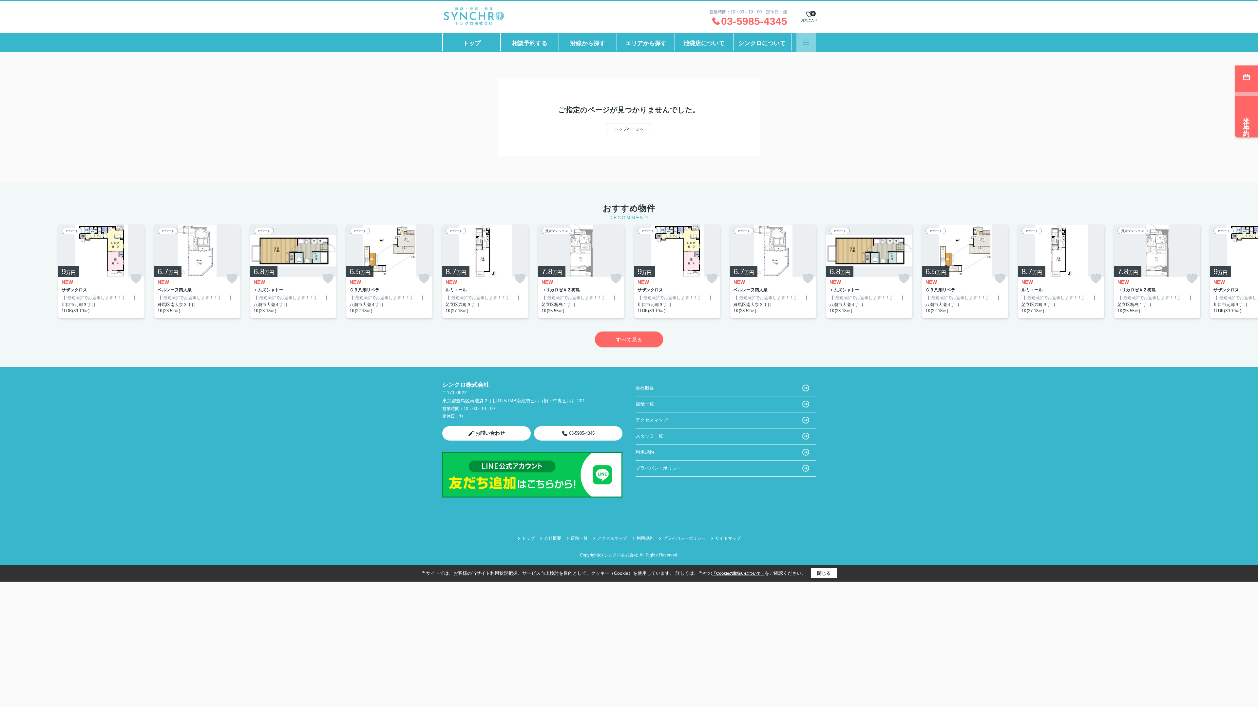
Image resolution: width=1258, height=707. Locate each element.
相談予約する (529, 43)
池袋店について (704, 43)
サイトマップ (728, 538)
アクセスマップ (652, 420)
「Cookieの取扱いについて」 (738, 573)
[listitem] (485, 271)
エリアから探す (646, 43)
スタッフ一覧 (649, 436)
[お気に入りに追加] (136, 278)
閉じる (824, 573)
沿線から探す (587, 43)
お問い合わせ (490, 433)
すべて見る (629, 339)
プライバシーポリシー (658, 468)
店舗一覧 (645, 404)
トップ (472, 43)
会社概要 (645, 387)
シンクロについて (762, 43)
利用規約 (645, 452)
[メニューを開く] (806, 42)
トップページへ (629, 129)
